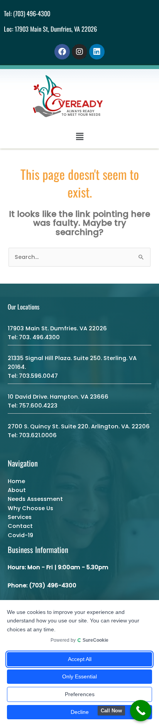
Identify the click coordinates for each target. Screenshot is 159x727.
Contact (20, 526)
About (17, 490)
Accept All (79, 659)
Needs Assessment (35, 499)
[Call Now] (140, 710)
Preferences (80, 694)
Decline (80, 712)
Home (16, 481)
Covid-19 (20, 535)
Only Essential (79, 676)
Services (20, 517)
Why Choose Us (30, 508)
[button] (79, 136)
